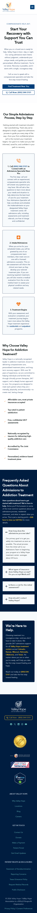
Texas (20, 655)
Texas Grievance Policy (18, 879)
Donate (18, 837)
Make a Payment (18, 843)
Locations (18, 806)
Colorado (21, 649)
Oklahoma (10, 655)
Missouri (15, 652)
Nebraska (24, 652)
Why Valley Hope (18, 801)
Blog (18, 811)
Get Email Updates (18, 853)
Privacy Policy (10, 908)
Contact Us (18, 832)
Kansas (8, 652)
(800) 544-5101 (20, 166)
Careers (18, 816)
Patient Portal (18, 848)
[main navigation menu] (32, 7)
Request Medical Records (18, 884)
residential (13, 326)
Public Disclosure (18, 890)
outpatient (26, 326)
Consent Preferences (24, 908)
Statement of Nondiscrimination (18, 869)
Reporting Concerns (18, 874)
